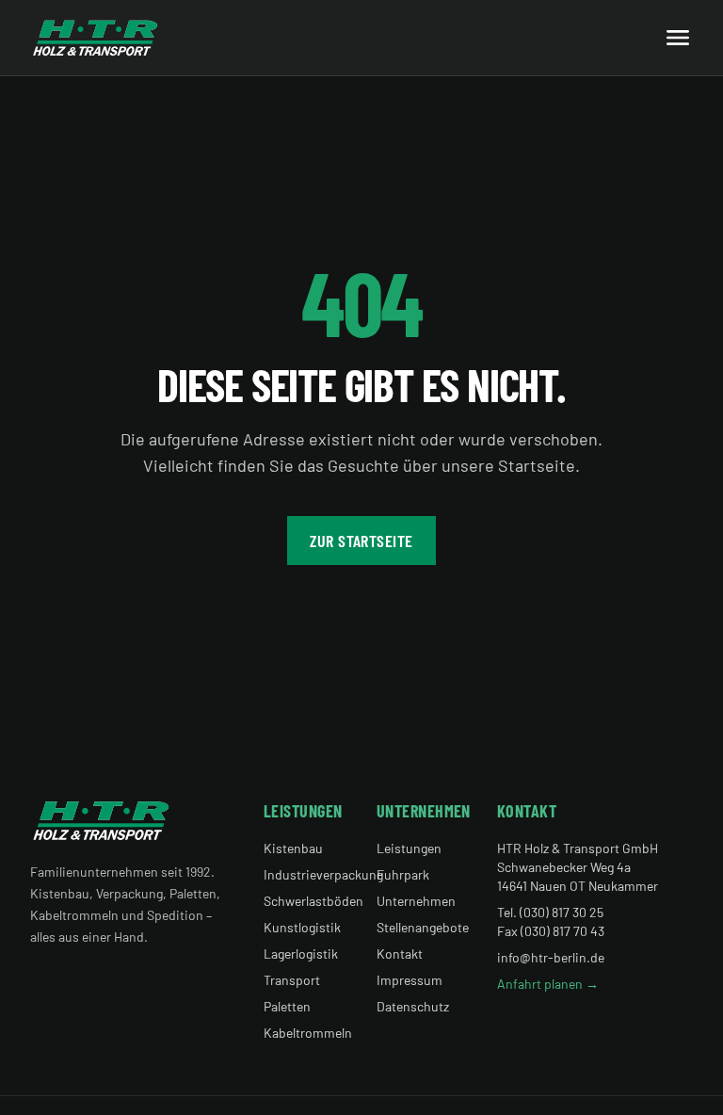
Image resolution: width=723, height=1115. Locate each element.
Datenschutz (413, 1006)
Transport (292, 980)
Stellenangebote (423, 927)
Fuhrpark (403, 874)
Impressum (409, 980)
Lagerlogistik (301, 953)
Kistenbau (293, 848)
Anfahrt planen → (548, 984)
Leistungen (409, 848)
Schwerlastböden (313, 901)
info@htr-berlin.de (550, 957)
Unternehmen (416, 901)
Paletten (287, 1006)
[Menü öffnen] (678, 38)
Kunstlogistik (302, 927)
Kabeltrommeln (308, 1033)
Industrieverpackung (323, 874)
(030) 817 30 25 (561, 912)
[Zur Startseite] (95, 37)
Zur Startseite (361, 540)
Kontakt (400, 953)
